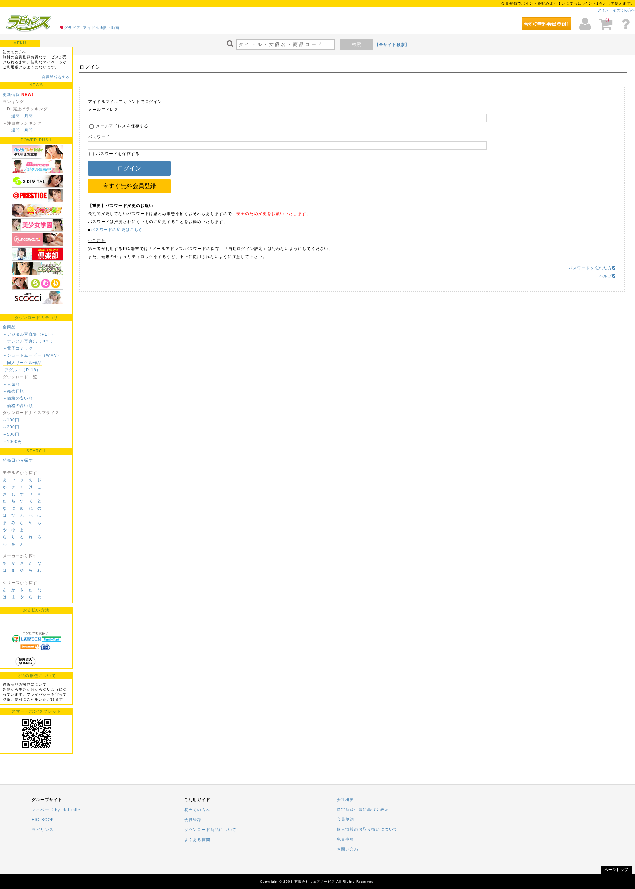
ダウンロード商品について (210, 829)
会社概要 (345, 799)
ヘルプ (605, 276)
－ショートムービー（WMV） (32, 355)
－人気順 (11, 384)
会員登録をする (56, 77)
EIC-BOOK (43, 819)
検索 (356, 44)
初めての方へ (624, 10)
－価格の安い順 (18, 398)
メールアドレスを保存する (121, 126)
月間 (28, 116)
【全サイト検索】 (392, 44)
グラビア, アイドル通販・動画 (91, 28)
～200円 (11, 427)
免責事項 (345, 839)
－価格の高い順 (18, 405)
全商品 (9, 327)
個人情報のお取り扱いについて (367, 829)
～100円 (11, 420)
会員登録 (193, 819)
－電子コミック (18, 348)
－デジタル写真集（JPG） (29, 341)
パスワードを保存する (117, 153)
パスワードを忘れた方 (590, 268)
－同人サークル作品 (22, 362)
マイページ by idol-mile (56, 810)
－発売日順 (13, 391)
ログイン (601, 10)
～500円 (11, 434)
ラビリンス (43, 829)
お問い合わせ (350, 849)
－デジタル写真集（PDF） (29, 334)
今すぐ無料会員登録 (129, 186)
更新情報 (11, 94)
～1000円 (12, 441)
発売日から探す (18, 460)
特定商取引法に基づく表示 (363, 809)
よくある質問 (197, 839)
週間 (15, 116)
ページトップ (616, 870)
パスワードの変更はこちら (117, 229)
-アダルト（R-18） (22, 370)
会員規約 (345, 819)
